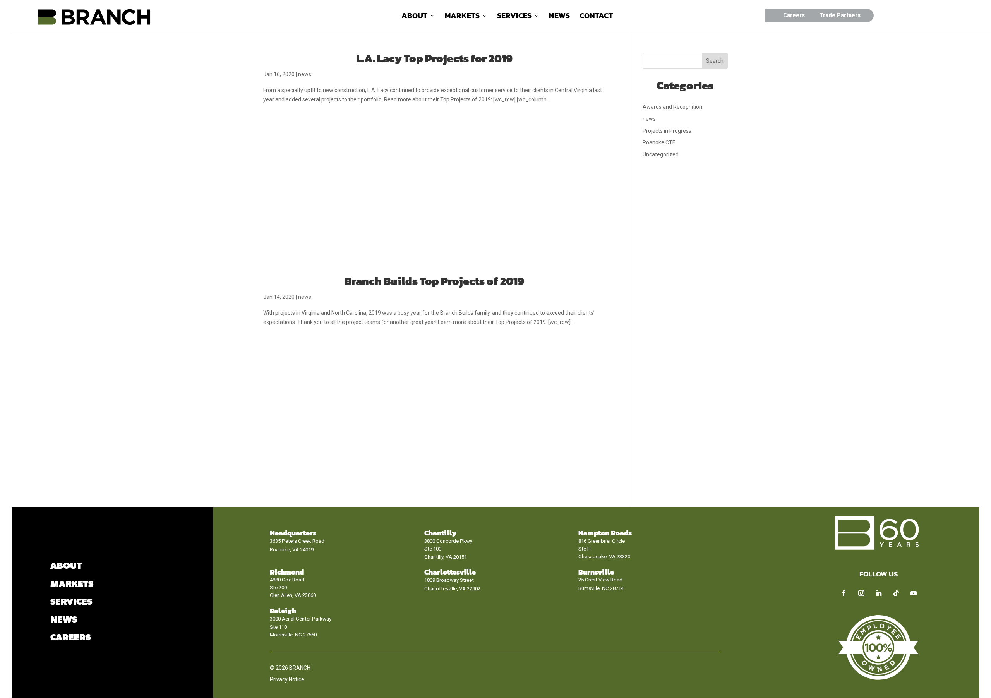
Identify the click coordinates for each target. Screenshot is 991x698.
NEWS (63, 620)
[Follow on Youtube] (913, 593)
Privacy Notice (287, 679)
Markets (462, 17)
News (559, 17)
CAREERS (70, 637)
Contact (596, 17)
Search (715, 61)
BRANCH (299, 668)
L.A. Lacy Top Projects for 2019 (434, 58)
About (414, 17)
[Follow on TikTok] (896, 593)
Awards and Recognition (672, 107)
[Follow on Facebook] (844, 593)
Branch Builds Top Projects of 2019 (434, 281)
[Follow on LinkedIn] (879, 593)
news (304, 74)
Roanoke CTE (659, 142)
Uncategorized (661, 154)
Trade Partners (840, 15)
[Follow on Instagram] (861, 593)
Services (514, 17)
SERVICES (71, 602)
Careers (794, 15)
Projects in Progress (667, 131)
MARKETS (71, 584)
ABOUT (66, 566)
